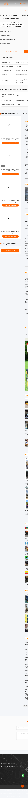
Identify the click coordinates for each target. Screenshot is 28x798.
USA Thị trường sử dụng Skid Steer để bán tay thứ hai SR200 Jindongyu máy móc (10, 202)
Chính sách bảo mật (6, 787)
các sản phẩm (8, 10)
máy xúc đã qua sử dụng (19, 10)
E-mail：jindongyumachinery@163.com (11, 766)
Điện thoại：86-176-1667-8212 (9, 763)
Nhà (15, 4)
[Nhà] (6, 3)
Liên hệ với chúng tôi (10, 51)
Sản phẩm (23, 4)
